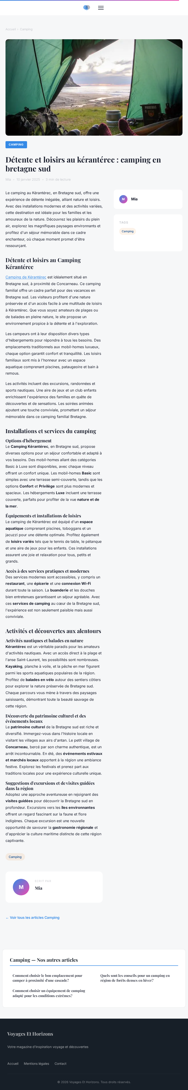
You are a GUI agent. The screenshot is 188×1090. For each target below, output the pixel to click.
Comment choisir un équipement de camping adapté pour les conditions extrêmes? (49, 993)
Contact (60, 1063)
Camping (26, 29)
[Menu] (100, 7)
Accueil (11, 29)
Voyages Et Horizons (30, 1033)
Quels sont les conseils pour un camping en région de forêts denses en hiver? (135, 978)
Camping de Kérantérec (26, 277)
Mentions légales (36, 1063)
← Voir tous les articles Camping (33, 917)
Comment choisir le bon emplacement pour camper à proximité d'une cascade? (47, 978)
